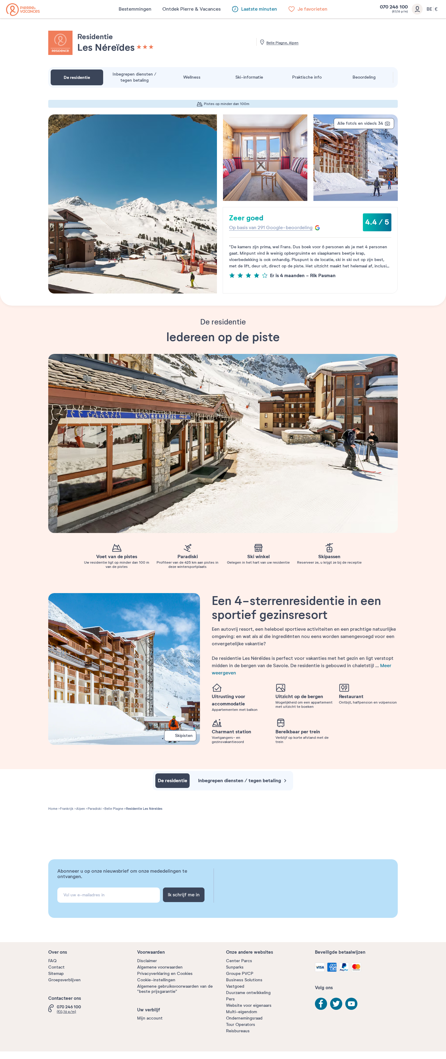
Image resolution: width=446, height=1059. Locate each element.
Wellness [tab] (192, 77)
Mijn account (150, 1018)
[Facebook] (321, 1004)
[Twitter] (336, 1004)
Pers (230, 999)
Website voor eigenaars (249, 1005)
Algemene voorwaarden (160, 967)
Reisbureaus (238, 1031)
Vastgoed (235, 986)
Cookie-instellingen (156, 980)
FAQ (52, 960)
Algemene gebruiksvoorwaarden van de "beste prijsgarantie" (175, 989)
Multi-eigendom (241, 1011)
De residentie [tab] (77, 77)
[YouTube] (351, 1004)
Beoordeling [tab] (364, 77)
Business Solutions (244, 980)
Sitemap (56, 973)
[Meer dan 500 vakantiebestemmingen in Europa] (23, 9)
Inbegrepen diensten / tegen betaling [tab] (134, 77)
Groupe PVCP (239, 973)
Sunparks (235, 967)
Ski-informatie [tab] (249, 77)
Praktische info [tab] (307, 77)
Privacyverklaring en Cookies (165, 973)
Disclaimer (147, 960)
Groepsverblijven (64, 980)
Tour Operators (240, 1024)
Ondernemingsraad (244, 1018)
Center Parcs (239, 960)
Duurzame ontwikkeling (248, 992)
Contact (56, 967)
